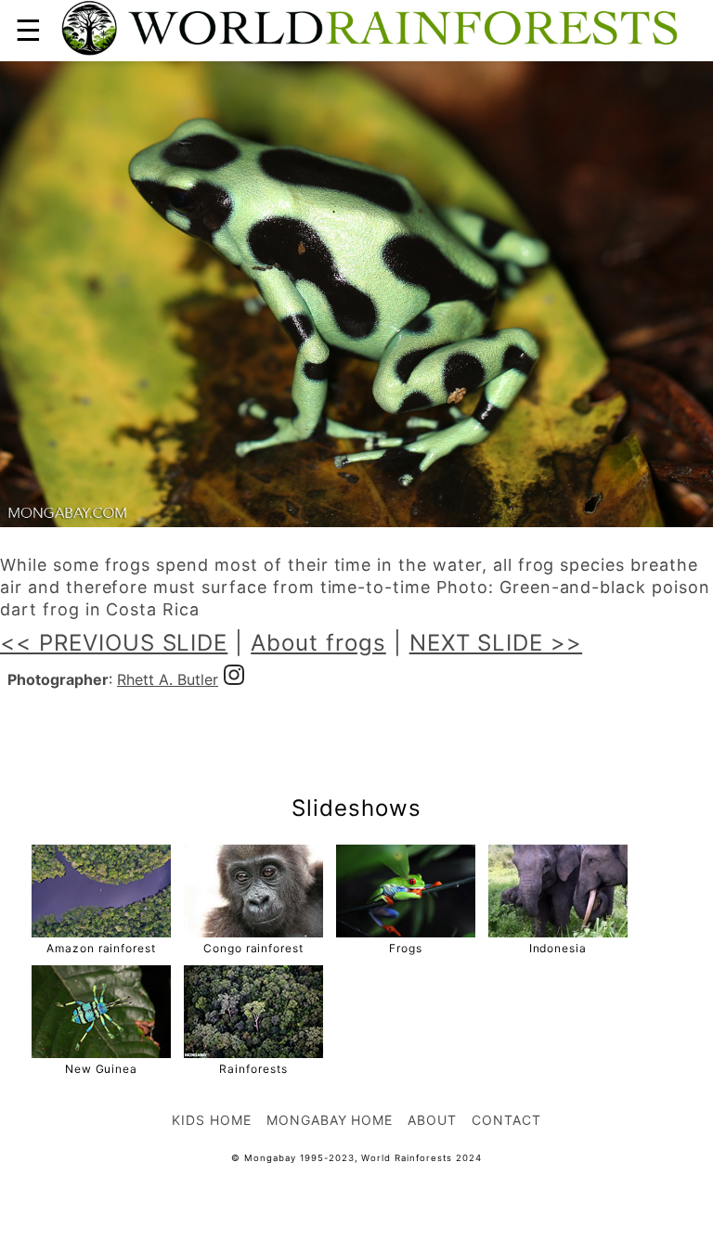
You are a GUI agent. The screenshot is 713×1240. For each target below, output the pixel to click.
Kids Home (212, 1120)
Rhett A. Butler (167, 679)
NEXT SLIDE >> (495, 642)
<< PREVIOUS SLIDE (113, 642)
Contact (506, 1120)
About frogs (318, 642)
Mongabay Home (329, 1120)
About (432, 1120)
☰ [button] (28, 30)
